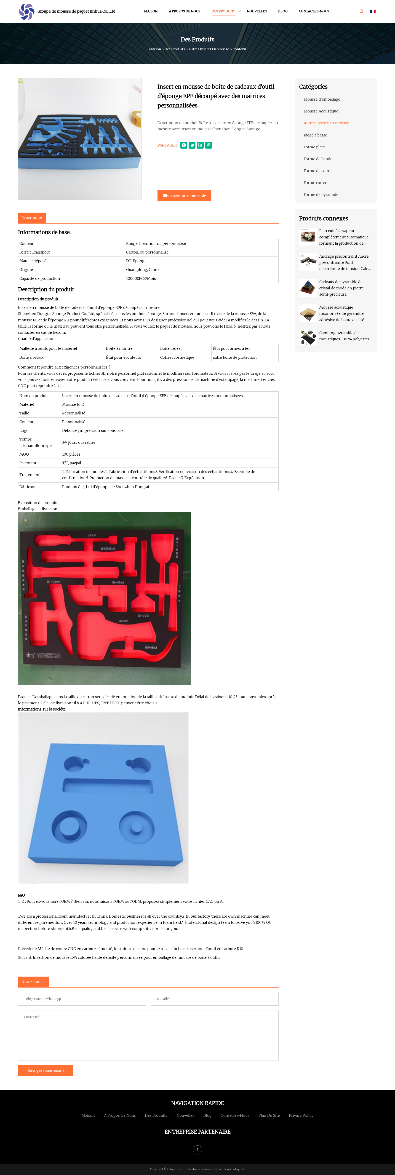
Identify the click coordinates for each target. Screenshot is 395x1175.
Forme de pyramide (321, 194)
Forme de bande (318, 159)
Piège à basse (315, 135)
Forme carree (315, 182)
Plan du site (269, 1115)
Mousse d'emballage (322, 99)
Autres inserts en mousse (209, 49)
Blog (283, 11)
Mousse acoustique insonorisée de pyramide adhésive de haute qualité (341, 313)
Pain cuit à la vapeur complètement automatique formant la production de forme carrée (344, 237)
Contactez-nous (314, 11)
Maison (150, 11)
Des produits (223, 11)
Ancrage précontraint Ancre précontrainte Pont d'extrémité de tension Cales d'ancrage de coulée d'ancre (344, 263)
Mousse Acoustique (321, 111)
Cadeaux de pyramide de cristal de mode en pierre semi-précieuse (341, 288)
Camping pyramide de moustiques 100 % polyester (344, 336)
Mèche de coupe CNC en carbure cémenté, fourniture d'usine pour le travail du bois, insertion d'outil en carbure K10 (140, 948)
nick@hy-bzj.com (234, 1169)
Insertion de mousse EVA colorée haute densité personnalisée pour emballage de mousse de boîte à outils (126, 957)
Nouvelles (257, 11)
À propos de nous (184, 11)
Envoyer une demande (186, 195)
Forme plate (314, 147)
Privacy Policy (301, 1115)
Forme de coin (316, 170)
